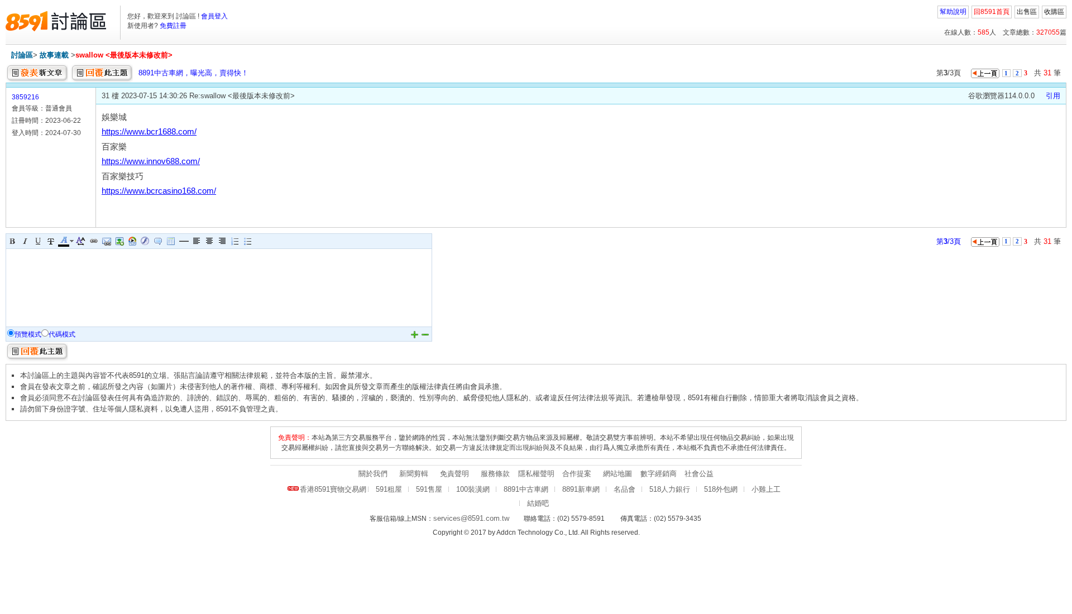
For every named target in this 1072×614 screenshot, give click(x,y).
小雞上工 (766, 489)
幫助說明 (953, 12)
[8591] (56, 21)
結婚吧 (538, 503)
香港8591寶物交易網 (333, 489)
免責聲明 (454, 473)
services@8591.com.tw (471, 518)
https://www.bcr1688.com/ (149, 131)
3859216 (25, 97)
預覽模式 (28, 334)
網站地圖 (617, 473)
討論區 (22, 55)
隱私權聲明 (536, 473)
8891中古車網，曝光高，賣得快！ (193, 73)
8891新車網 (581, 489)
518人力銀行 (669, 489)
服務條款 (495, 473)
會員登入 (214, 16)
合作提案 (576, 473)
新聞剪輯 (413, 473)
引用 (1053, 96)
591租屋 (389, 489)
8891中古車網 (526, 489)
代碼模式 (62, 334)
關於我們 (372, 473)
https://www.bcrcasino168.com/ (159, 190)
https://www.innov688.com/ (151, 161)
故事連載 (54, 55)
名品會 (624, 489)
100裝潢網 (473, 489)
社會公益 (699, 473)
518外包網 (721, 489)
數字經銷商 (658, 473)
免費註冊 (173, 26)
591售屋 (429, 489)
